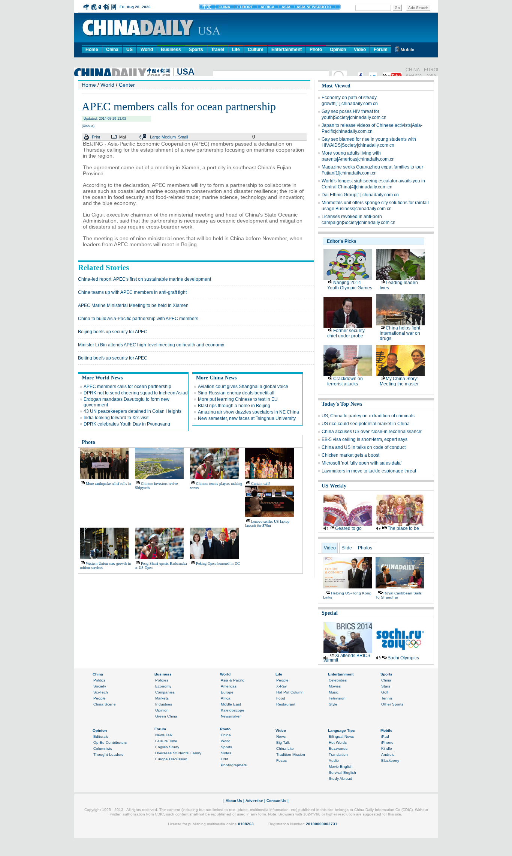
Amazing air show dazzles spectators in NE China (248, 412)
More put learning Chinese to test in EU (238, 399)
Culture (255, 49)
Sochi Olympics (403, 657)
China (112, 49)
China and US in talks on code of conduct (364, 447)
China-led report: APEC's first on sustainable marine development (144, 279)
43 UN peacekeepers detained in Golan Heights (132, 411)
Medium (169, 137)
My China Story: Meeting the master (399, 381)
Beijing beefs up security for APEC (112, 331)
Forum (381, 49)
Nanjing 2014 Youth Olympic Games (349, 285)
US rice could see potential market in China (366, 423)
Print (96, 137)
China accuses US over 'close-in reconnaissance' (372, 431)
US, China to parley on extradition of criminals (368, 415)
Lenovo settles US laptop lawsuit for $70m (267, 523)
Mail (122, 137)
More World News (102, 378)
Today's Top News (342, 404)
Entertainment (286, 49)
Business (171, 49)
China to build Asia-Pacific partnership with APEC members (138, 318)
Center (127, 85)
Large (155, 137)
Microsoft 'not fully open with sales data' (361, 463)
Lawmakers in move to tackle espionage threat (369, 471)
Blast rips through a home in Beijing (234, 405)
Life (236, 49)
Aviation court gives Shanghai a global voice (243, 386)
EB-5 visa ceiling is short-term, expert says (364, 439)
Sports (196, 49)
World (147, 49)
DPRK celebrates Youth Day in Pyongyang (127, 424)
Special (330, 613)
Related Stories (103, 267)
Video (360, 49)
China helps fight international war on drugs (400, 333)
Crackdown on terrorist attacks (345, 381)
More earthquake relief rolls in (108, 483)
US (129, 49)
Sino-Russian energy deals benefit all (236, 393)
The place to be (403, 528)
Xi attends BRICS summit (346, 658)
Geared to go (348, 528)
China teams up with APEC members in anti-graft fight (132, 292)
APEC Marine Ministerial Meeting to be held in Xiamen (133, 305)
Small (183, 137)
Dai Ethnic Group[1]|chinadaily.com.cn (360, 194)
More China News (216, 378)
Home (91, 49)
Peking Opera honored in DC (218, 563)
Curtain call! (260, 483)
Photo (316, 49)
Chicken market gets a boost (350, 455)
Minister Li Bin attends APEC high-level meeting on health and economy (151, 345)
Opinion (338, 49)
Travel (217, 49)
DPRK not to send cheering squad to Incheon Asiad (136, 393)
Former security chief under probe (346, 333)
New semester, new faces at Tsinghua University (247, 418)
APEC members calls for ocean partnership (127, 386)
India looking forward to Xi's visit (116, 417)
